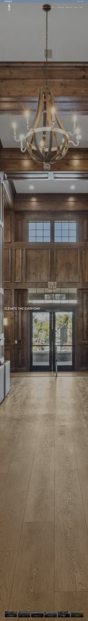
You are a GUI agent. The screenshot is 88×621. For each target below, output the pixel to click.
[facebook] (5, 1)
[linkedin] (11, 1)
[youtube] (9, 1)
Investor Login (80, 1)
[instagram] (7, 1)
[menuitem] (44, 7)
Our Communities (8, 312)
